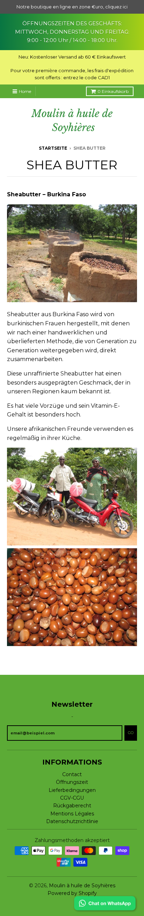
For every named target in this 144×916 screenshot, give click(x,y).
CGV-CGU (72, 798)
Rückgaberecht (72, 805)
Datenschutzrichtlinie (72, 821)
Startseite (53, 148)
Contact (72, 774)
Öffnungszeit (72, 782)
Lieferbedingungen (72, 790)
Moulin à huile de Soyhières (82, 885)
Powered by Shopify (72, 893)
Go (131, 732)
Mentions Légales (72, 813)
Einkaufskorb (113, 91)
